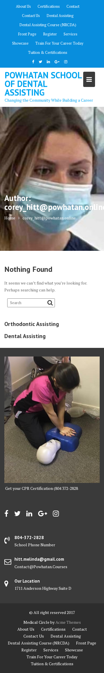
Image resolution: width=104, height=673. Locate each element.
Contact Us (31, 15)
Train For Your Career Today (59, 43)
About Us (23, 6)
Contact (72, 6)
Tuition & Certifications (47, 52)
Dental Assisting (60, 15)
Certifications (49, 6)
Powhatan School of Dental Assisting (43, 83)
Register (50, 34)
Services (70, 34)
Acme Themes (68, 622)
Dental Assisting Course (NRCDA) (47, 24)
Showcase (20, 43)
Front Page (27, 34)
